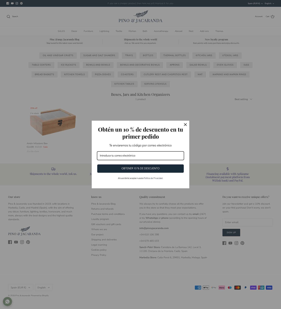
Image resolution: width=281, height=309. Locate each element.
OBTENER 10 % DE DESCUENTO (140, 168)
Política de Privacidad (153, 178)
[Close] (185, 124)
